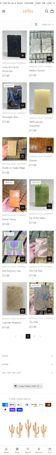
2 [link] (28, 336)
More (5, 364)
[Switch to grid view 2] (36, 24)
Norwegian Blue (10, 117)
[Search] (46, 11)
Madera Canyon (37, 70)
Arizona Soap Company (14, 63)
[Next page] (40, 336)
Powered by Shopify (39, 398)
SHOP (5, 356)
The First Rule (35, 271)
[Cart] (52, 11)
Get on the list (11, 372)
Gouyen (33, 160)
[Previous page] (15, 336)
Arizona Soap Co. (24, 398)
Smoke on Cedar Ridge (13, 168)
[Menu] (3, 11)
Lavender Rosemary (11, 322)
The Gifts (33, 322)
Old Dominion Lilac (11, 271)
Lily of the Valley (37, 218)
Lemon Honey (9, 219)
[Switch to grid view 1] (31, 24)
